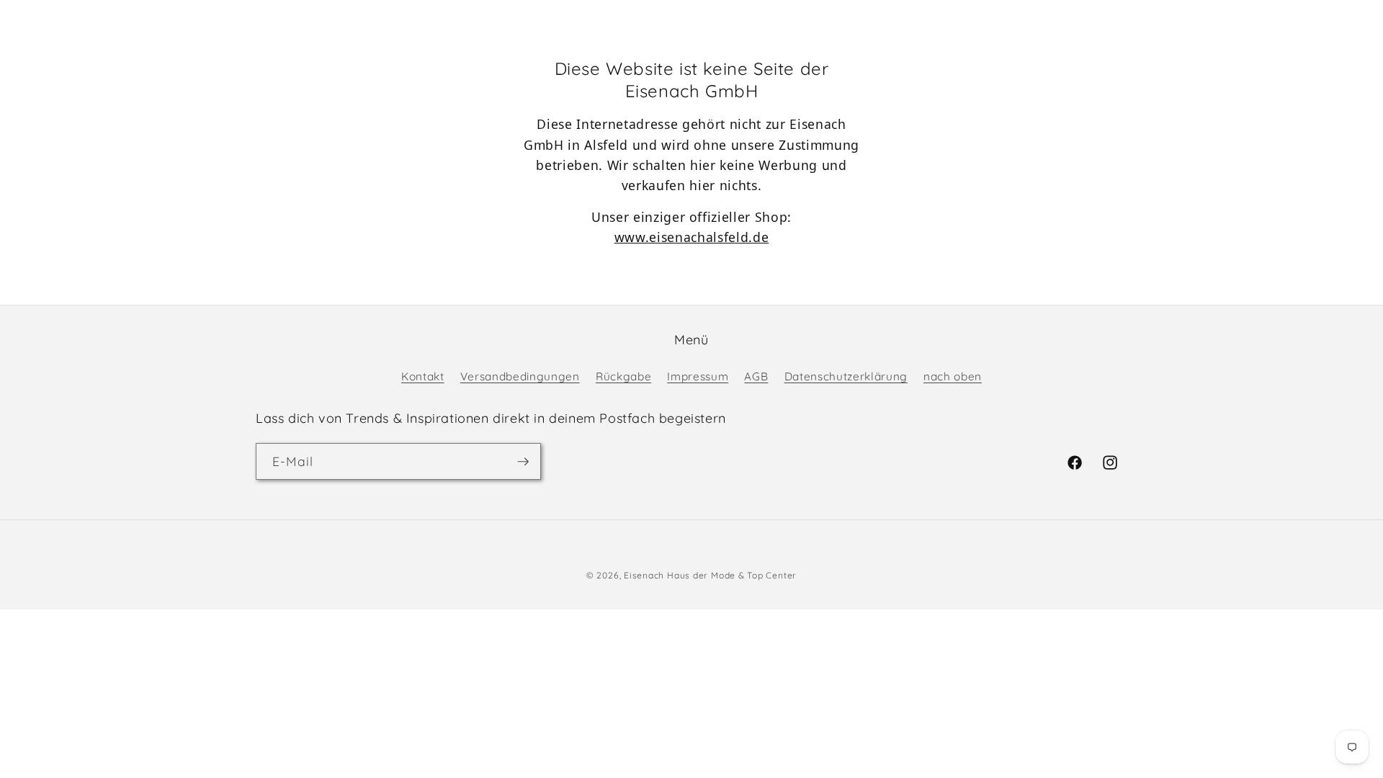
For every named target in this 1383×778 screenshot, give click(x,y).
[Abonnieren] (523, 461)
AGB (756, 376)
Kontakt (422, 376)
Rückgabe (623, 376)
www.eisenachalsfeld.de (691, 237)
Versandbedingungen (520, 376)
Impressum (697, 376)
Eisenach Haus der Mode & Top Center (710, 575)
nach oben (952, 376)
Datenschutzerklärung (846, 376)
